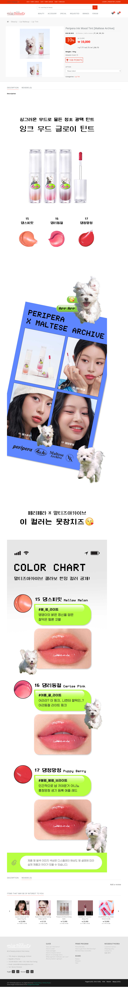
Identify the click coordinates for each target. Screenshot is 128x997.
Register (111, 2)
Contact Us (108, 951)
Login (104, 2)
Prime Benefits (80, 947)
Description (13, 87)
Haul (76, 963)
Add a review (88, 33)
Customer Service (110, 947)
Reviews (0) (27, 87)
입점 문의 (107, 953)
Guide (118, 2)
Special (63, 13)
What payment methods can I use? (57, 957)
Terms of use (46, 983)
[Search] (95, 7)
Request (78, 961)
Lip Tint (35, 21)
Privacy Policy (37, 983)
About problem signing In (54, 959)
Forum (95, 13)
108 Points (75, 60)
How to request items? (53, 953)
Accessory (52, 13)
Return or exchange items (54, 955)
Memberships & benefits (83, 951)
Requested (74, 13)
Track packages (51, 951)
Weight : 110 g (71, 52)
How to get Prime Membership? (85, 949)
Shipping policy (109, 949)
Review (80, 33)
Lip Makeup (24, 21)
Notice (77, 959)
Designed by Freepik (33, 984)
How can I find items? (53, 947)
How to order (50, 949)
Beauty (41, 13)
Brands (86, 13)
